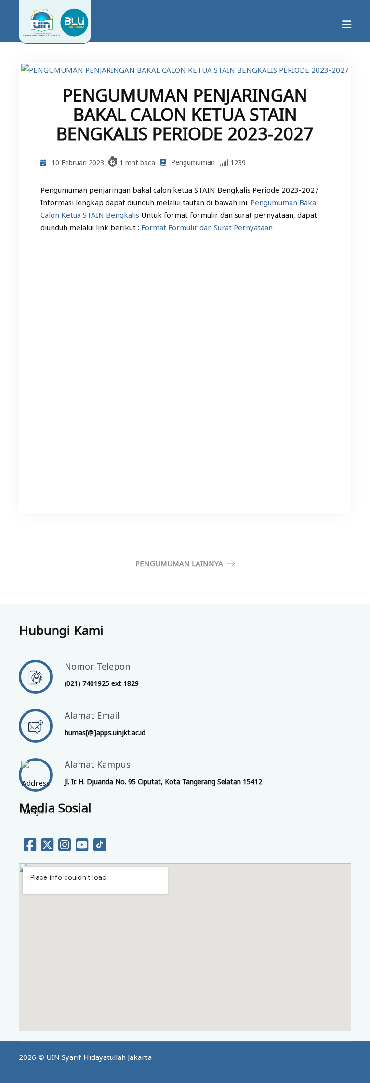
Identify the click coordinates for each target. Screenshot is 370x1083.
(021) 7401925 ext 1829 (102, 683)
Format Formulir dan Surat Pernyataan (207, 227)
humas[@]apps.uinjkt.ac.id (105, 732)
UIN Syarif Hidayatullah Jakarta (99, 1057)
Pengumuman (193, 162)
